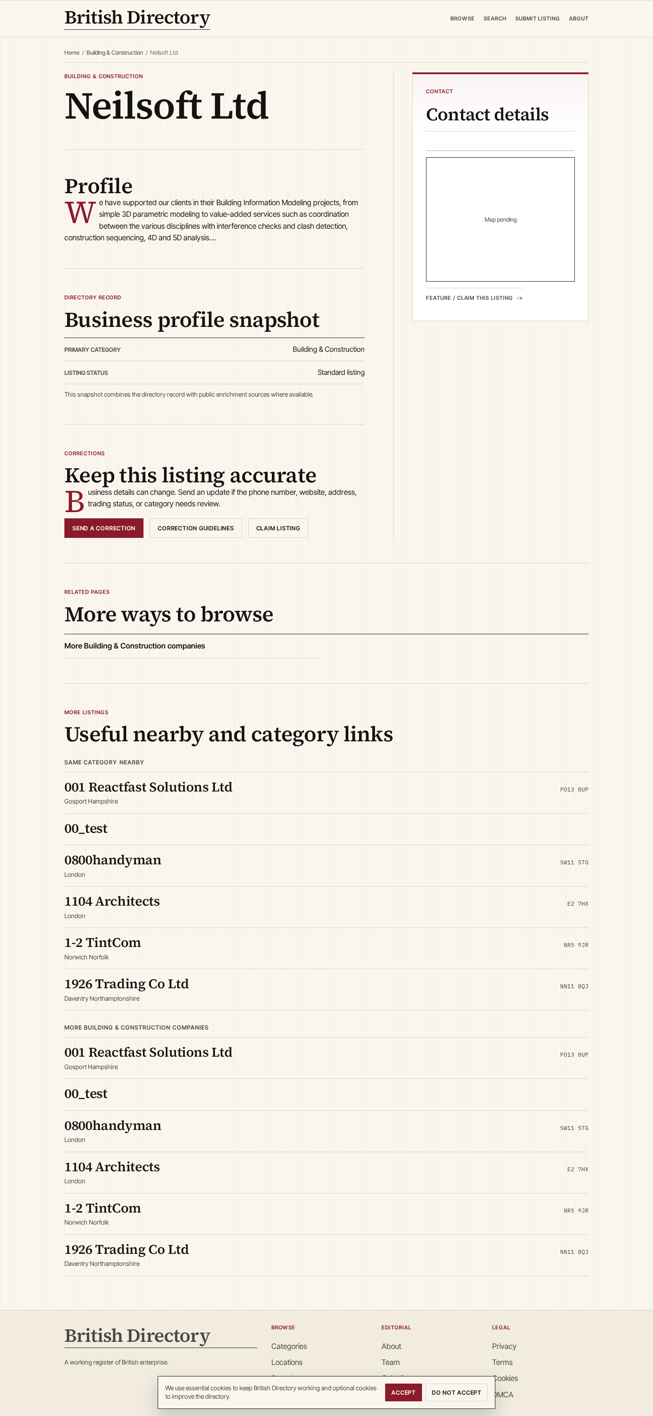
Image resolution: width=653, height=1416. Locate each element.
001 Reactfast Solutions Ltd (148, 787)
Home (72, 52)
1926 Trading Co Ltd (126, 983)
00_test (85, 828)
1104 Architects (112, 901)
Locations (287, 1362)
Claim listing (278, 528)
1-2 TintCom (102, 942)
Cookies (505, 1378)
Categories (289, 1346)
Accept (403, 1392)
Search (495, 18)
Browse (462, 18)
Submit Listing (537, 18)
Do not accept (457, 1392)
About (579, 18)
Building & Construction (115, 52)
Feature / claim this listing (469, 297)
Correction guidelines (196, 528)
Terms (502, 1362)
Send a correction (103, 528)
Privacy (504, 1346)
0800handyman (113, 860)
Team (391, 1362)
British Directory (137, 19)
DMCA (503, 1394)
